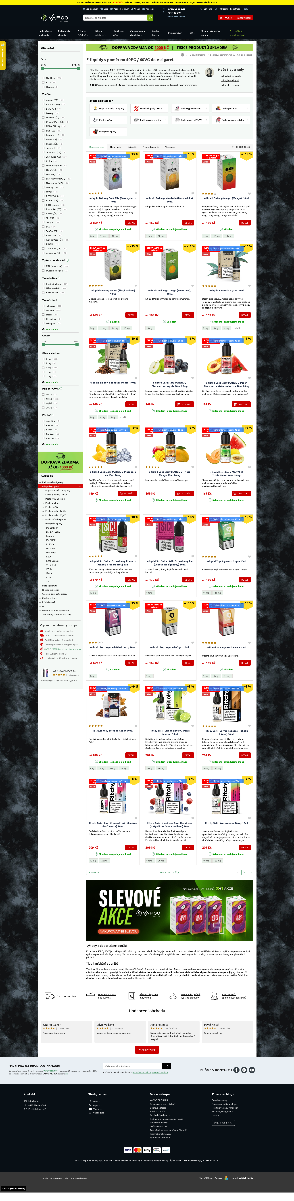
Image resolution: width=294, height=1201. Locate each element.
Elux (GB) (53, 130)
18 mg (115, 235)
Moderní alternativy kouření (55, 610)
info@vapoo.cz (176, 8)
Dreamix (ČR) (55, 117)
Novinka (51, 86)
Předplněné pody (53, 523)
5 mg (51, 376)
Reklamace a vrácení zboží (162, 1104)
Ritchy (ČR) (54, 213)
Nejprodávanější (151, 146)
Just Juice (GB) (56, 156)
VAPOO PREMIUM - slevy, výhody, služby (62, 649)
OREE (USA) (54, 187)
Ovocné (53, 310)
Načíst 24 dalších (169, 872)
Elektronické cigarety (52, 482)
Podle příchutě (52, 502)
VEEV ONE (53, 235)
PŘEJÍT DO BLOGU (223, 1123)
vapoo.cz (97, 1101)
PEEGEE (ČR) (54, 196)
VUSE (48, 577)
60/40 (51, 403)
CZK (246, 8)
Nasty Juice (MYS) (57, 182)
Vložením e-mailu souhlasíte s (135, 1072)
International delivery (160, 1133)
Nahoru (95, 872)
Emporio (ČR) (55, 134)
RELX (48, 556)
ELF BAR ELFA (53, 531)
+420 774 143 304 (37, 1105)
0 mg (51, 358)
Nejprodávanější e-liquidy (57, 490)
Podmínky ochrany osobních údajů (166, 1118)
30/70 (51, 394)
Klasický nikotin (56, 283)
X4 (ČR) (52, 244)
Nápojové (53, 323)
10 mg (93, 592)
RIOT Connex (55, 204)
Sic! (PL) (52, 218)
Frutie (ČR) (54, 139)
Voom (49, 573)
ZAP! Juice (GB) (56, 248)
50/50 (52, 398)
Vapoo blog (98, 1112)
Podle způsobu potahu (56, 519)
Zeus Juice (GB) (56, 252)
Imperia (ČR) (54, 143)
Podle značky (51, 507)
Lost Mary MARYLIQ (58, 178)
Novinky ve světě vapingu (224, 1104)
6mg (102, 768)
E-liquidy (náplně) (50, 486)
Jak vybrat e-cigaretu (231, 75)
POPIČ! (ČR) (54, 200)
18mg (124, 768)
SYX (50, 226)
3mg (92, 768)
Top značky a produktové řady (56, 614)
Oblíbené (208, 8)
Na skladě (53, 78)
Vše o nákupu (92, 8)
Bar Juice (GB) (55, 104)
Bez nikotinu (55, 292)
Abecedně (170, 146)
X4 (47, 581)
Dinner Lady (52, 527)
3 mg (51, 367)
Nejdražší (132, 146)
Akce (50, 82)
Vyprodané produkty (160, 1137)
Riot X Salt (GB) (56, 209)
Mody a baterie (49, 597)
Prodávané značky (158, 1122)
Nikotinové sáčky (50, 589)
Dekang (52, 113)
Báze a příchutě (49, 585)
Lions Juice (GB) (55, 165)
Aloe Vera (52, 420)
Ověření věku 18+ (158, 1126)
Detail (131, 222)
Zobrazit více (147, 1049)
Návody (215, 1115)
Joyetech (53, 148)
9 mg (113, 417)
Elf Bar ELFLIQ (55, 126)
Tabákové (53, 305)
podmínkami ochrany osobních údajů (150, 1072)
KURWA (50, 544)
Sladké (51, 314)
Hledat (150, 18)
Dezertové (53, 318)
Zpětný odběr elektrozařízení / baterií (168, 1130)
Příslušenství (48, 602)
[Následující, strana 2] (244, 872)
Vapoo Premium (121, 8)
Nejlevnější (115, 146)
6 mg (92, 235)
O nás (137, 8)
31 (250, 872)
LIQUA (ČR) (54, 169)
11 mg (103, 235)
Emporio (50, 535)
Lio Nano (50, 548)
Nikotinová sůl (56, 288)
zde (66, 1073)
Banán (51, 429)
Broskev (52, 438)
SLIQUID (52, 222)
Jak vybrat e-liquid (230, 80)
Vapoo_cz (98, 1108)
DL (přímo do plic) (56, 270)
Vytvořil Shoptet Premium (211, 1178)
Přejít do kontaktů (37, 1108)
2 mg (50, 363)
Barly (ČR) (53, 108)
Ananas (52, 425)
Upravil (242, 1178)
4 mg (50, 372)
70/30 (51, 407)
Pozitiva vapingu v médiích (225, 1107)
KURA (51, 161)
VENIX (49, 569)
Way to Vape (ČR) (57, 239)
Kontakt (150, 8)
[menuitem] (46, 33)
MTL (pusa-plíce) (57, 266)
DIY (44, 606)
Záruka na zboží (157, 1111)
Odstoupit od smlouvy (13, 1188)
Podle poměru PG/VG (55, 515)
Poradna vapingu (220, 1100)
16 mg (217, 235)
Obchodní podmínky (160, 1115)
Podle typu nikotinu (55, 498)
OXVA (51, 191)
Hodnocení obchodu (147, 1010)
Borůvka (52, 434)
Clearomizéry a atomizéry (54, 593)
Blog (106, 8)
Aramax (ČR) (54, 100)
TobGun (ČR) (54, 231)
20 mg (161, 768)
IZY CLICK (51, 540)
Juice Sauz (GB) (55, 152)
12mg (112, 768)
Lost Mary (53, 174)
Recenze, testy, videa (222, 1111)
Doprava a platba (158, 1107)
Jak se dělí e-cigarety (231, 84)
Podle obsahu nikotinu (56, 511)
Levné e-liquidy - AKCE (56, 494)
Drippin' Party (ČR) (57, 121)
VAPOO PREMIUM (51, 1071)
